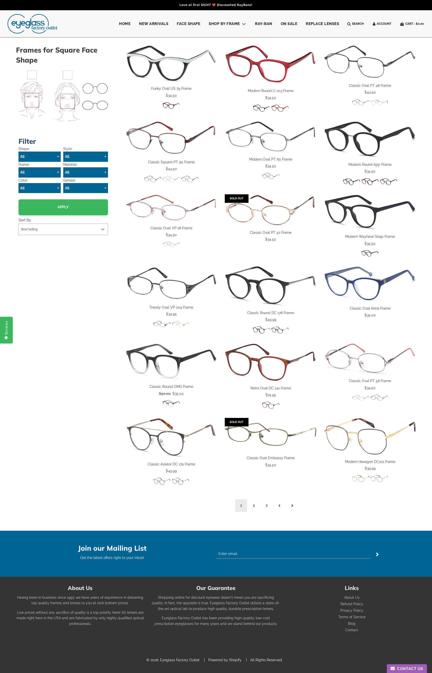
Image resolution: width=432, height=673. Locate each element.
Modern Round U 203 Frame (271, 91)
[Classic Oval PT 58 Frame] (370, 359)
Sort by (24, 220)
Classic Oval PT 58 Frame (370, 381)
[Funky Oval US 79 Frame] (171, 63)
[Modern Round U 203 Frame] (270, 64)
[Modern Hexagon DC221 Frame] (370, 436)
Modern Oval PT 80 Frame (270, 159)
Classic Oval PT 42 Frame (271, 233)
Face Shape (188, 24)
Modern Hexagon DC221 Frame (370, 462)
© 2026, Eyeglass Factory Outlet (173, 660)
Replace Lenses (322, 24)
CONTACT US (409, 668)
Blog (352, 623)
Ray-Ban (263, 24)
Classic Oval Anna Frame (370, 308)
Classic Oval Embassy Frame (270, 458)
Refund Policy (351, 604)
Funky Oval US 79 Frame (171, 89)
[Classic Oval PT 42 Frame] (270, 210)
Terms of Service (352, 617)
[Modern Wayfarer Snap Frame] (370, 212)
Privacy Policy (351, 610)
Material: (70, 165)
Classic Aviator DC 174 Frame (171, 464)
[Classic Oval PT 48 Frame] (370, 62)
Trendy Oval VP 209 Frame (171, 307)
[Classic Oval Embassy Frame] (270, 434)
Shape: (24, 149)
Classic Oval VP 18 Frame (171, 228)
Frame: (24, 165)
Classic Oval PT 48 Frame (370, 86)
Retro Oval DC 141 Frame (270, 388)
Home (124, 24)
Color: (23, 180)
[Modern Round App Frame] (370, 139)
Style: (67, 149)
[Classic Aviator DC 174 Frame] (171, 438)
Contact (351, 630)
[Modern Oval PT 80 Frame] (270, 137)
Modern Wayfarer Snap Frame (370, 237)
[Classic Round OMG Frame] (171, 361)
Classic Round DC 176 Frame (270, 313)
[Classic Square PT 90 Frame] (171, 138)
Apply (63, 207)
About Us (352, 597)
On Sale (289, 24)
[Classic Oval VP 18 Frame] (171, 208)
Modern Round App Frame (370, 165)
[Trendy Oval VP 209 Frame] (171, 283)
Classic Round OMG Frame (171, 387)
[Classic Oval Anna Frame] (370, 284)
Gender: (69, 180)
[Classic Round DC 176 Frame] (270, 286)
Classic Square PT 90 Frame (171, 162)
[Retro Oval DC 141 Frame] (270, 362)
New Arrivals (153, 24)
